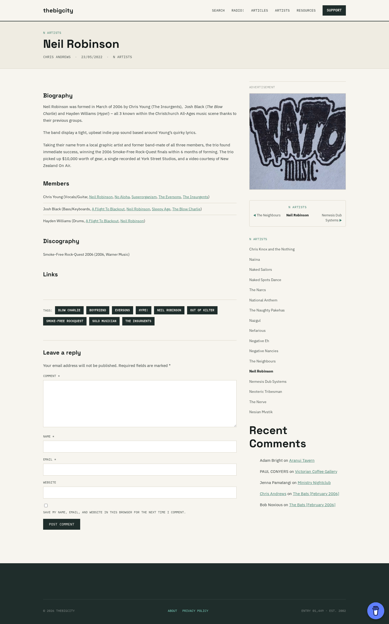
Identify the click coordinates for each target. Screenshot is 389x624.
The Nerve (257, 401)
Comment (51, 376)
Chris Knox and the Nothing (272, 249)
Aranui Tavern (302, 460)
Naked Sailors (260, 269)
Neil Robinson (101, 196)
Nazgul (255, 320)
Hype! (143, 310)
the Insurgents (138, 321)
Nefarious (257, 330)
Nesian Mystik (261, 411)
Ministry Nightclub (314, 482)
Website (49, 482)
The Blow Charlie (186, 209)
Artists (282, 10)
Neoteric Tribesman (265, 391)
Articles (259, 10)
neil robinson (169, 310)
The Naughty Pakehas (267, 310)
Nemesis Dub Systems (268, 381)
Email (49, 459)
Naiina (254, 259)
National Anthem (263, 300)
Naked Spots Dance (265, 279)
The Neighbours (267, 215)
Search (218, 10)
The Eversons (170, 196)
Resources (306, 10)
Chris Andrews (273, 493)
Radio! (238, 10)
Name (48, 436)
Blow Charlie (69, 310)
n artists (122, 57)
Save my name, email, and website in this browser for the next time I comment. (114, 512)
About (172, 611)
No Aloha (122, 196)
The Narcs (257, 289)
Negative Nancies (263, 350)
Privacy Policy (195, 611)
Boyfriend (97, 310)
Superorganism (144, 196)
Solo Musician (104, 321)
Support (334, 10)
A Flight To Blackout (108, 209)
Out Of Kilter (202, 310)
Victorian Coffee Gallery (316, 471)
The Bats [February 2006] (316, 493)
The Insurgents (195, 196)
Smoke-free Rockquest (64, 321)
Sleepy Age (161, 209)
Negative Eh (259, 340)
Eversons (122, 310)
